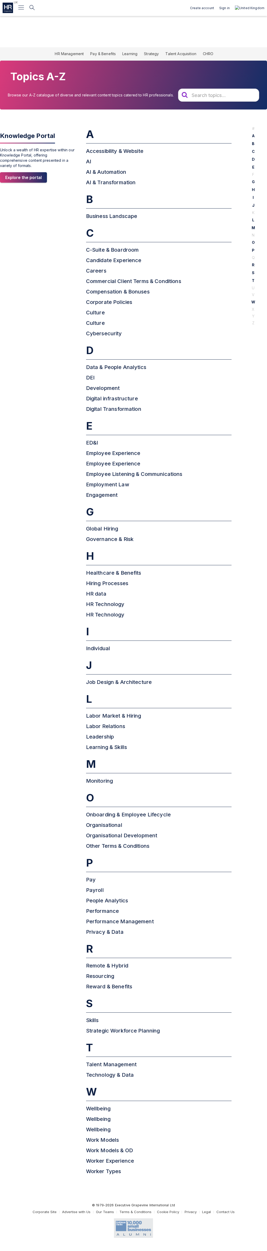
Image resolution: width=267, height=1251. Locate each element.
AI (88, 161)
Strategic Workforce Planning (123, 1031)
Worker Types (103, 1171)
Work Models (102, 1140)
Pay (91, 880)
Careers (96, 271)
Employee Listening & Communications (134, 474)
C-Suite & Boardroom (112, 250)
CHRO (208, 53)
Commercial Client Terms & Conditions (133, 281)
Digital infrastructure (112, 398)
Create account (202, 8)
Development (103, 388)
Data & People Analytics (116, 367)
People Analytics (107, 900)
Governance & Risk (110, 539)
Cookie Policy (168, 1212)
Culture (95, 312)
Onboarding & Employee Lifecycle (128, 814)
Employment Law (107, 484)
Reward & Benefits (109, 986)
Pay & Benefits (103, 53)
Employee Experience (113, 453)
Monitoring (99, 781)
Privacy (191, 1212)
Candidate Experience (114, 260)
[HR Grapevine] (8, 8)
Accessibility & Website (114, 151)
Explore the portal (23, 177)
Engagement (102, 495)
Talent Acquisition (180, 53)
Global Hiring (102, 529)
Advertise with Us (76, 1212)
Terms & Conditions (135, 1212)
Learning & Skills (106, 747)
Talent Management (111, 1064)
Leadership (100, 737)
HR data (96, 594)
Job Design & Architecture (119, 682)
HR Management (69, 53)
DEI (90, 377)
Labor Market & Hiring (113, 716)
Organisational (104, 825)
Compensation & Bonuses (118, 292)
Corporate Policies (109, 302)
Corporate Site (45, 1212)
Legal (206, 1212)
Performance (102, 911)
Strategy (151, 53)
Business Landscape (111, 216)
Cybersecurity (104, 333)
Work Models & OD (109, 1150)
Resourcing (100, 976)
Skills (92, 1020)
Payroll (95, 890)
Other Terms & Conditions (117, 846)
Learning (129, 53)
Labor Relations (105, 726)
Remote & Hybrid (107, 965)
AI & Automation (106, 172)
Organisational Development (121, 835)
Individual (98, 648)
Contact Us (225, 1212)
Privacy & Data (105, 932)
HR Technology (105, 604)
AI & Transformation (111, 182)
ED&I (92, 443)
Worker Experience (110, 1161)
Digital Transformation (113, 409)
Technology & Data (110, 1075)
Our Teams (105, 1212)
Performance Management (120, 921)
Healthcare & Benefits (113, 573)
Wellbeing (98, 1108)
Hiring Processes (107, 583)
